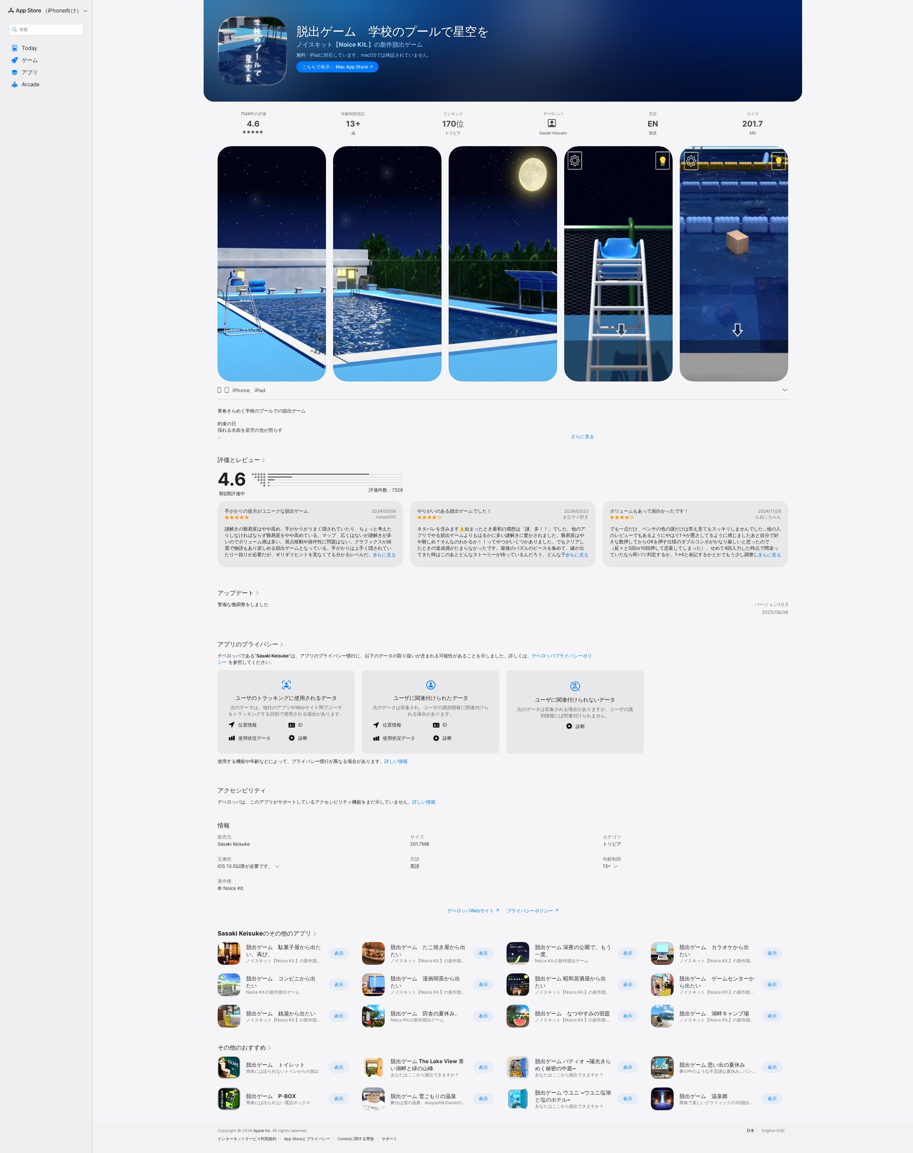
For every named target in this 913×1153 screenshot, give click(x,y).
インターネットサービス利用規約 (247, 1139)
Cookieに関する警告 (355, 1139)
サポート (389, 1139)
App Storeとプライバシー (307, 1139)
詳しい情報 (396, 761)
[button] (46, 48)
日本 (750, 1131)
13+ (607, 866)
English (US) (773, 1131)
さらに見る (582, 436)
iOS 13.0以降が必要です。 (245, 866)
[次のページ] (795, 263)
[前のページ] (210, 263)
